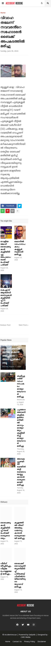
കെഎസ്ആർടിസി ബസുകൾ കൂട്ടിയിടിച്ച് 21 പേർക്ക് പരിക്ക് (6, 298)
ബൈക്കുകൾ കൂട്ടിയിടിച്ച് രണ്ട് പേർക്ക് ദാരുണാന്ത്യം (5, 531)
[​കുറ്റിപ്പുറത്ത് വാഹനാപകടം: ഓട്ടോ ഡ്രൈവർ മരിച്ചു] (7, 377)
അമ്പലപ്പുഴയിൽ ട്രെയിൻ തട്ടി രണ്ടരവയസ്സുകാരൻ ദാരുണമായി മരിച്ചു (21, 472)
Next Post (23, 325)
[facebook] (17, 625)
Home (2, 13)
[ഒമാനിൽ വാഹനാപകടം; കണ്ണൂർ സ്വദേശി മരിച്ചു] (20, 232)
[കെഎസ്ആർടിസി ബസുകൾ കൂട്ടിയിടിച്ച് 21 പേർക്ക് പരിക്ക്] (6, 281)
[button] (3, 3)
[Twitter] (19, 206)
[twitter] (23, 625)
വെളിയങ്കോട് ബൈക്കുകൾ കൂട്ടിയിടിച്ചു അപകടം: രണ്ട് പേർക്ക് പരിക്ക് (5, 253)
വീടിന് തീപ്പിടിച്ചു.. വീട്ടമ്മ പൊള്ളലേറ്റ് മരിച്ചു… (6, 568)
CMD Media (25, 637)
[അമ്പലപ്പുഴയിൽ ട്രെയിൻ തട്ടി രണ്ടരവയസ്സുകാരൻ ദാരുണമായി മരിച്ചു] (7, 462)
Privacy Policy (29, 642)
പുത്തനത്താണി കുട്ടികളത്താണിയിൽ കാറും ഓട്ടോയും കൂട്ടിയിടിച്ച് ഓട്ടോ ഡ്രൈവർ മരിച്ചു (21, 428)
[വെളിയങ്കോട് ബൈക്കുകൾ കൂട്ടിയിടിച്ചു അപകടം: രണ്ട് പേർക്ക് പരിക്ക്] (6, 232)
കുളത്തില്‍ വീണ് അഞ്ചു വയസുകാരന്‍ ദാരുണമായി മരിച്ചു (19, 531)
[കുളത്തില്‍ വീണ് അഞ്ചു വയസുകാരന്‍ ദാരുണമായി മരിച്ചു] (20, 514)
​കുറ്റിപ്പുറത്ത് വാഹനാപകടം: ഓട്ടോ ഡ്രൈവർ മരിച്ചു (21, 386)
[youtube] (28, 625)
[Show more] (17, 211)
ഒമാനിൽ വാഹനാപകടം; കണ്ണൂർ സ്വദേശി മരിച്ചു (19, 248)
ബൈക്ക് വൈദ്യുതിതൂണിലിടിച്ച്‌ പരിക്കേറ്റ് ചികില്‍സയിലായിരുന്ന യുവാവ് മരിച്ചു (20, 575)
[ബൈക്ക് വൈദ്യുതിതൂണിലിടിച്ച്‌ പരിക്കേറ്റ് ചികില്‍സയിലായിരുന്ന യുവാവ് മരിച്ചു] (20, 554)
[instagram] (34, 625)
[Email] (12, 211)
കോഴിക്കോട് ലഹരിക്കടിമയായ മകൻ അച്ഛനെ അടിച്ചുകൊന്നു (11, 354)
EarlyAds (32, 635)
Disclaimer (42, 642)
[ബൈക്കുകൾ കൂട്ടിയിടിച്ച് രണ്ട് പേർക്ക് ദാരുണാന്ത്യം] (6, 514)
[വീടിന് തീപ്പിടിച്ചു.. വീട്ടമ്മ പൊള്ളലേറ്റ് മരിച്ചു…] (6, 554)
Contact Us (17, 642)
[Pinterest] (7, 211)
